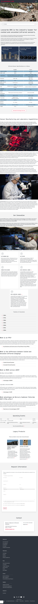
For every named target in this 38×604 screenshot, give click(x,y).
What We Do (5, 550)
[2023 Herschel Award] (21, 267)
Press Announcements (6, 563)
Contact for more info (10, 457)
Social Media (5, 570)
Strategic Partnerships (6, 547)
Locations (4, 593)
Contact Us (25, 524)
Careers (4, 573)
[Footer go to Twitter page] (16, 597)
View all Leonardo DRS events (18, 426)
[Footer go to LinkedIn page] (14, 597)
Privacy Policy (23, 503)
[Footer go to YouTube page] (21, 597)
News (4, 560)
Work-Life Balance (6, 577)
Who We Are (5, 539)
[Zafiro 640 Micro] (25, 442)
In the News (4, 564)
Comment (4, 494)
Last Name (21, 477)
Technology (4, 553)
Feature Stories (5, 567)
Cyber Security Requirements (7, 587)
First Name (5, 477)
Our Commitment (5, 541)
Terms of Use (22, 505)
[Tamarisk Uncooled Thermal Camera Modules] (12, 442)
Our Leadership (5, 543)
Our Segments (5, 544)
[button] (19, 110)
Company (4, 484)
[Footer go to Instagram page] (23, 597)
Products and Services (6, 557)
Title (20, 484)
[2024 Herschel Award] (12, 291)
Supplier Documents (6, 584)
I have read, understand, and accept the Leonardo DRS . (14, 503)
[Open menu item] (36, 1)
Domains (4, 554)
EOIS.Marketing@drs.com (9, 529)
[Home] (7, 1)
